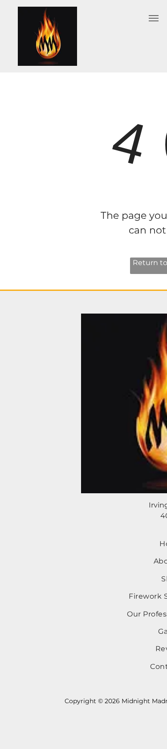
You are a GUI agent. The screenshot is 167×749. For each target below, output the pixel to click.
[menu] (154, 18)
